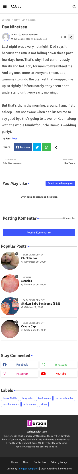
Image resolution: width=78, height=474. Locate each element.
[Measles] (10, 283)
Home (14, 462)
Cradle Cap (28, 326)
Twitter (37, 147)
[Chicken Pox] (10, 261)
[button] (74, 6)
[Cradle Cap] (10, 329)
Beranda (6, 19)
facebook (22, 364)
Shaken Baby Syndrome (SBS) (40, 304)
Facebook (25, 147)
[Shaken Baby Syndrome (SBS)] (10, 306)
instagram (22, 374)
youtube (61, 374)
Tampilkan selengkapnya (60, 183)
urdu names (29, 404)
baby (16, 19)
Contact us (40, 462)
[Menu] (5, 6)
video (44, 404)
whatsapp (61, 364)
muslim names (11, 404)
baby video (27, 398)
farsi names (44, 398)
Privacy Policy (58, 462)
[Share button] (56, 147)
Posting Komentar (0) (39, 232)
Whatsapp (46, 147)
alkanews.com (64, 468)
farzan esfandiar (64, 398)
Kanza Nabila (10, 398)
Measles (26, 281)
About (25, 462)
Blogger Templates (29, 468)
